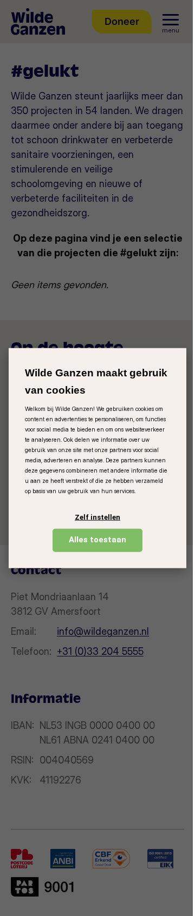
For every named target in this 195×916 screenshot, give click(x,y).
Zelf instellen (97, 517)
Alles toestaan (97, 540)
